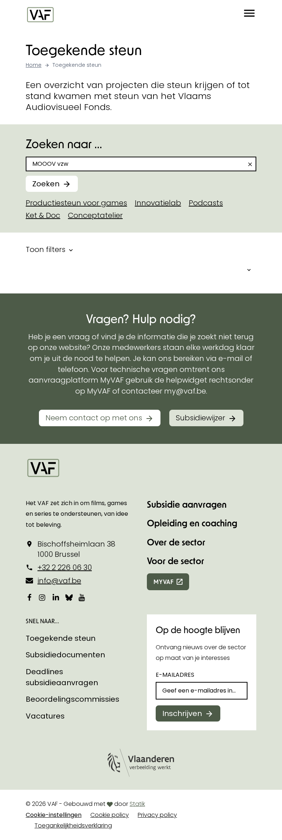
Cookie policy (109, 815)
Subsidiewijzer (200, 418)
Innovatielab (158, 203)
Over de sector (176, 542)
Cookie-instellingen (54, 815)
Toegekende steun (60, 638)
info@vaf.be (59, 581)
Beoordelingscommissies (72, 699)
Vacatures (45, 716)
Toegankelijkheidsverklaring (73, 825)
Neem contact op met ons (94, 418)
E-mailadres (175, 675)
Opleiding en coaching (192, 523)
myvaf (163, 581)
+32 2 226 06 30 (64, 567)
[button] (249, 14)
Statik (137, 804)
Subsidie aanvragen (187, 504)
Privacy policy (157, 815)
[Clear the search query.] (250, 164)
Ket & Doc (43, 215)
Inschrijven (182, 713)
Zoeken (45, 184)
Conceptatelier (95, 215)
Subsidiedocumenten (65, 655)
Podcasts (206, 203)
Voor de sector (175, 560)
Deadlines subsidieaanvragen (62, 677)
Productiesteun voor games (76, 203)
